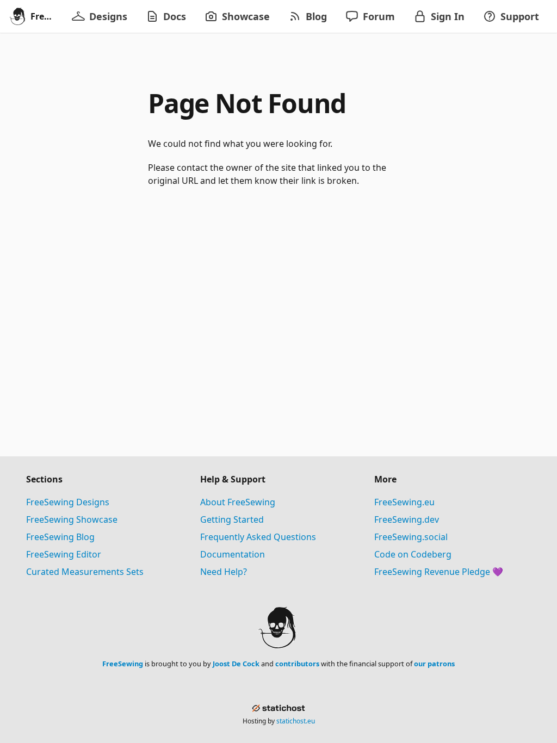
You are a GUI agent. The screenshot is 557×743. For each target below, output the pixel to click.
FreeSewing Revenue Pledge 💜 (438, 572)
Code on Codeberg (412, 554)
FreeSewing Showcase (71, 519)
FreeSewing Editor (63, 554)
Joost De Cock (236, 663)
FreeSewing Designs (67, 502)
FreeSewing (122, 663)
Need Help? (223, 572)
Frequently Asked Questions (258, 537)
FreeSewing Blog (60, 537)
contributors (297, 663)
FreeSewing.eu (404, 502)
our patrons (434, 663)
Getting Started (232, 519)
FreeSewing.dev (406, 519)
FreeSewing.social (411, 537)
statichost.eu (295, 721)
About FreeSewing (237, 502)
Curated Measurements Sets (85, 572)
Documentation (232, 554)
